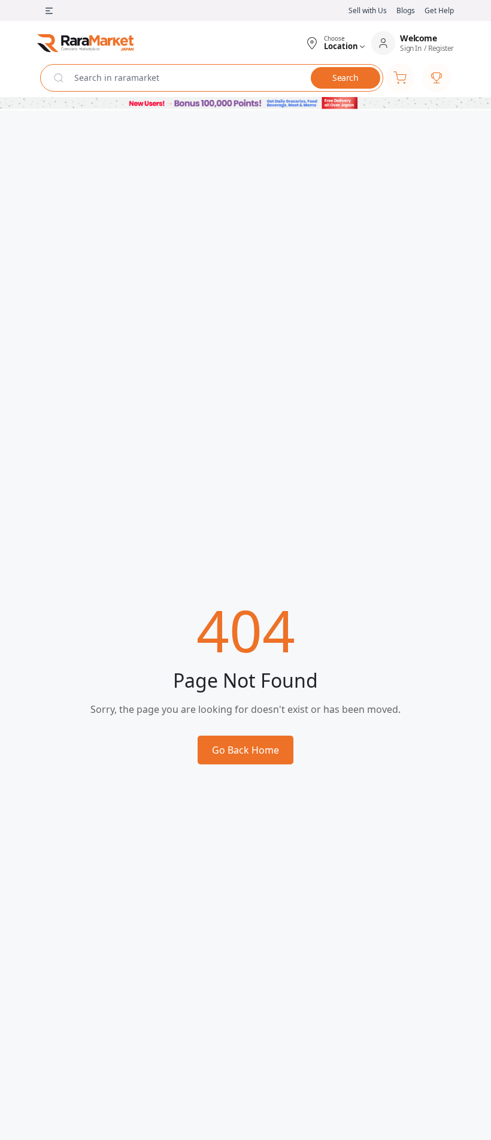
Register (441, 48)
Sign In (410, 48)
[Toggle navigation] (49, 10)
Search (345, 77)
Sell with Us (367, 10)
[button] (335, 43)
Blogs (405, 10)
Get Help (439, 10)
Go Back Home (245, 750)
